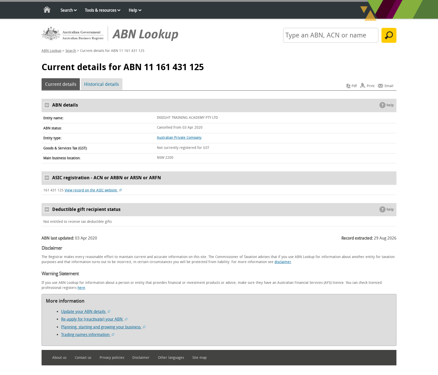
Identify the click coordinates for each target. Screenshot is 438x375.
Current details (60, 84)
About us (59, 358)
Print (371, 86)
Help (133, 10)
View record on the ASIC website (91, 190)
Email (389, 86)
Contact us (83, 358)
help (390, 105)
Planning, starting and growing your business (101, 327)
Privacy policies (112, 358)
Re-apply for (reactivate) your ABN (92, 319)
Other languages (171, 358)
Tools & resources (100, 10)
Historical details (101, 84)
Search (67, 10)
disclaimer (283, 262)
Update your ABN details (83, 311)
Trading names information (86, 334)
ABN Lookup (51, 51)
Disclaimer (141, 358)
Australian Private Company (179, 137)
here (81, 288)
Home (47, 10)
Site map (199, 358)
